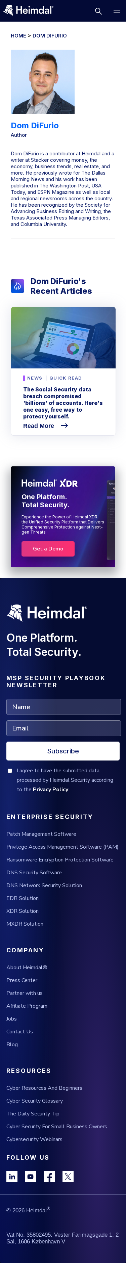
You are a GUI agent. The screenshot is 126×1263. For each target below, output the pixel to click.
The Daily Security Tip (32, 1113)
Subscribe (63, 751)
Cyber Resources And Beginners (44, 1088)
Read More (39, 425)
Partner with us (24, 993)
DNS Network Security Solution (44, 885)
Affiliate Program (26, 1006)
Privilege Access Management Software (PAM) (62, 847)
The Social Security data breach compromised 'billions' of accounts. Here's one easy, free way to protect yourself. (63, 403)
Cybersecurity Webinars (34, 1139)
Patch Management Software (41, 834)
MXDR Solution (24, 924)
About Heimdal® (26, 967)
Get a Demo (48, 548)
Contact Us (19, 1031)
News (34, 378)
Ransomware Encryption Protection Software (60, 860)
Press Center (21, 980)
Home (18, 35)
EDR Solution (22, 898)
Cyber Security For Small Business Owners (56, 1126)
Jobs (11, 1019)
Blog (12, 1044)
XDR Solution (22, 911)
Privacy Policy (50, 789)
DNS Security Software (34, 872)
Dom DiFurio (50, 35)
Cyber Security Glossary (34, 1101)
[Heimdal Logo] (31, 11)
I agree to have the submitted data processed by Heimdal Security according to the (65, 780)
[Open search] (98, 11)
